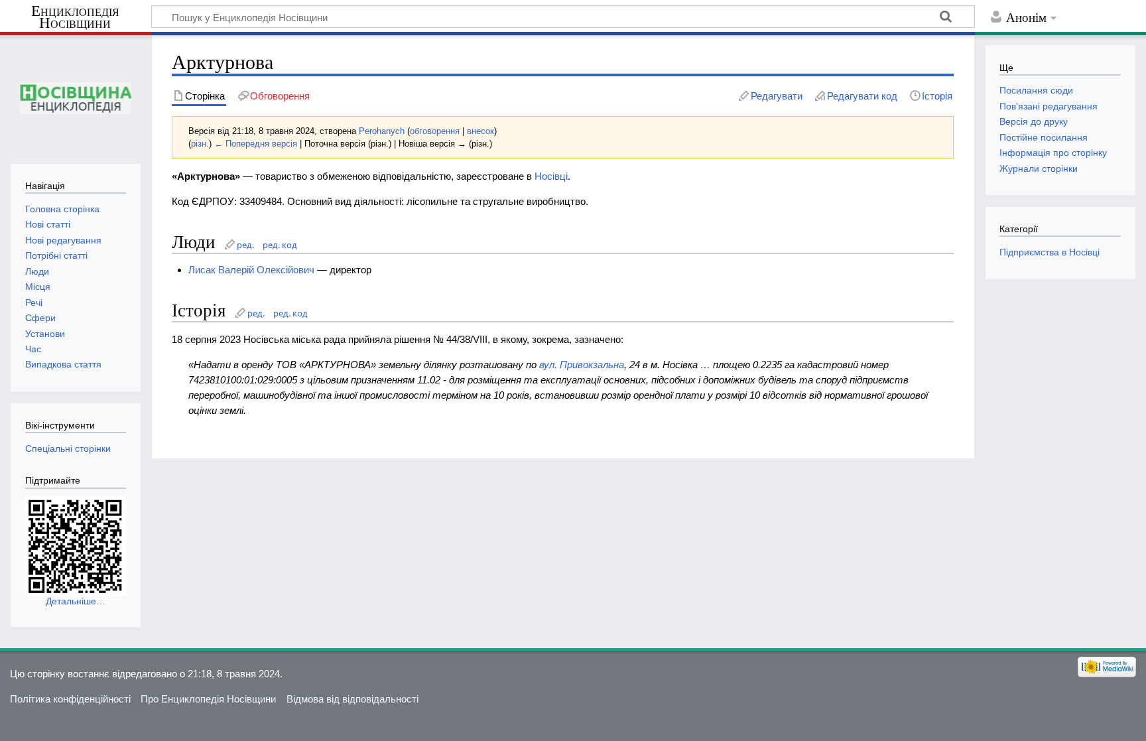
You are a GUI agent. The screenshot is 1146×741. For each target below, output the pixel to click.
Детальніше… (75, 601)
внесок (480, 131)
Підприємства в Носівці (1049, 252)
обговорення (435, 131)
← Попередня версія (255, 144)
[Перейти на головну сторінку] (75, 97)
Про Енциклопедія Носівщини (208, 699)
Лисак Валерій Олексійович (251, 269)
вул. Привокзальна (581, 364)
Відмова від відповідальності (352, 699)
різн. (200, 144)
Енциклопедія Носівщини (75, 17)
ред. (245, 245)
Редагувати (776, 95)
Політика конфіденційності (70, 699)
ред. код (280, 245)
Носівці (551, 176)
